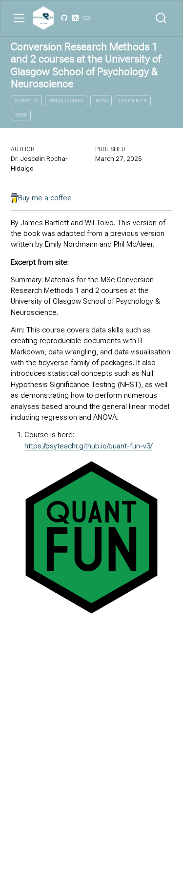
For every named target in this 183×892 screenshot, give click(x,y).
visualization (66, 100)
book (21, 114)
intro (101, 100)
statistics (26, 100)
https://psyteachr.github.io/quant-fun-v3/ (88, 446)
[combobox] (161, 18)
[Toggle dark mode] (86, 18)
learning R (132, 100)
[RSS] (75, 18)
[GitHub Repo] (64, 18)
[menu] (19, 18)
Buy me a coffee (45, 198)
